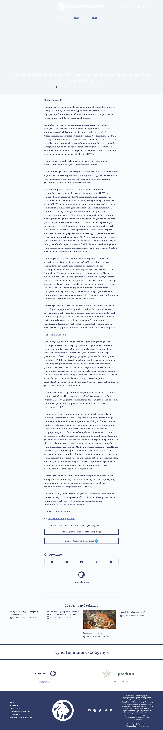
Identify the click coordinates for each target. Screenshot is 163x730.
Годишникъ (68, 17)
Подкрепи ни (44, 682)
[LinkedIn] (143, 7)
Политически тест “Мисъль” (21, 718)
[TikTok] (134, 7)
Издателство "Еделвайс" (119, 681)
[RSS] (151, 7)
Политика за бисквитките (20, 712)
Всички (114, 17)
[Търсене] (11, 7)
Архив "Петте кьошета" (98, 87)
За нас (103, 17)
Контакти (14, 705)
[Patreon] (147, 7)
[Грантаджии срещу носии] (99, 619)
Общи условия (15, 709)
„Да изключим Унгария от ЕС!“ (133, 612)
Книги (89, 17)
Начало (48, 17)
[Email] (111, 562)
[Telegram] (130, 7)
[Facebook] (121, 7)
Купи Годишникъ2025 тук (81, 653)
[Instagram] (125, 7)
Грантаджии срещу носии (94, 633)
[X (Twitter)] (138, 7)
